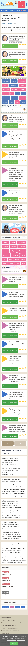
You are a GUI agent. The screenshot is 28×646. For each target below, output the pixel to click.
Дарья (17, 263)
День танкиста (6, 580)
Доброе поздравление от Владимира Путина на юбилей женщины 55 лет (17, 117)
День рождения (15, 10)
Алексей (14, 81)
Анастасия (22, 81)
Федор (11, 102)
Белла (13, 242)
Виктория (5, 255)
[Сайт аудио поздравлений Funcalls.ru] (7, 4)
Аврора (5, 242)
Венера (5, 251)
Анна (5, 85)
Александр (6, 81)
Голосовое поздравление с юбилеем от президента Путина (17, 54)
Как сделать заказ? (7, 617)
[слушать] (5, 38)
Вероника (21, 251)
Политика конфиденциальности (10, 628)
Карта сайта (5, 633)
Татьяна (23, 98)
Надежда (5, 93)
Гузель (17, 259)
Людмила (14, 89)
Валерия (5, 246)
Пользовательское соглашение (10, 630)
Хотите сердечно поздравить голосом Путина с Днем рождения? (22, 4)
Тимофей (4, 102)
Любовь (24, 10)
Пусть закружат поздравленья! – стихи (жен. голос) (16, 154)
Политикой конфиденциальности (16, 640)
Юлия (17, 102)
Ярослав (23, 102)
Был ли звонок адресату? (9, 625)
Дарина (11, 263)
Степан (14, 98)
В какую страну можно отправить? (11, 622)
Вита (23, 255)
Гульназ (23, 259)
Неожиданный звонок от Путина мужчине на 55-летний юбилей (17, 38)
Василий (13, 85)
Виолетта (15, 255)
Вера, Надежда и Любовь (9, 595)
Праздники (5, 10)
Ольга (11, 93)
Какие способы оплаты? (8, 620)
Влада (4, 259)
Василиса (22, 246)
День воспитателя (7, 586)
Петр (17, 93)
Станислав (6, 98)
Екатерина (6, 89)
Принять (14, 643)
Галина (22, 85)
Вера (13, 251)
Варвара (13, 246)
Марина (23, 89)
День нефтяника (7, 574)
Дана (4, 263)
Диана (23, 263)
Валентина (22, 242)
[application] (4, 37)
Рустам (23, 93)
